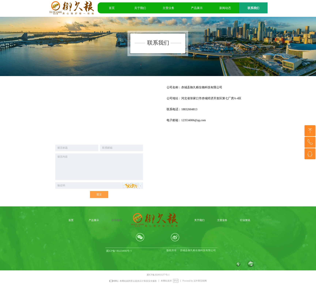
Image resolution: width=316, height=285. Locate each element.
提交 (99, 194)
